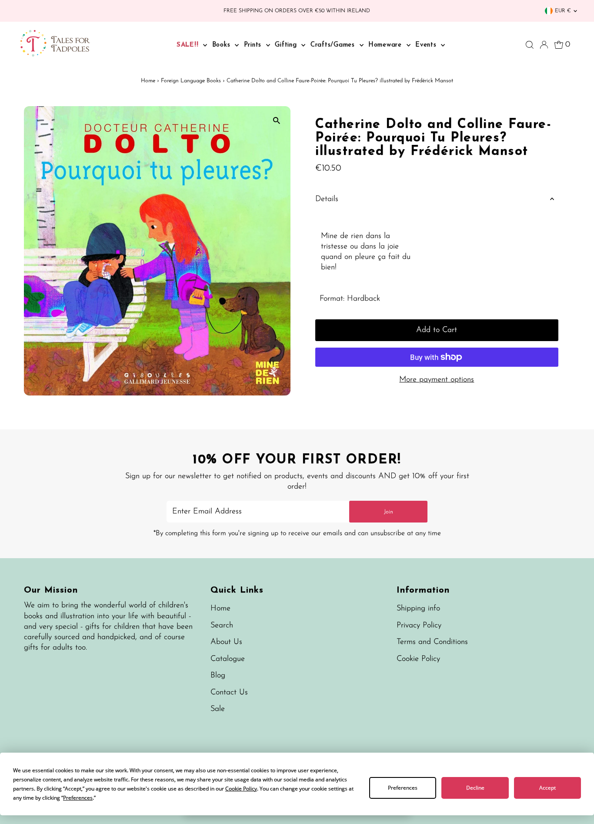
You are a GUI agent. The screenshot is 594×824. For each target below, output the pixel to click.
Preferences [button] (78, 797)
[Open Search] (530, 45)
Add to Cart (436, 330)
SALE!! (189, 45)
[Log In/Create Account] (544, 45)
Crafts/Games (333, 45)
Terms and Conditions (432, 642)
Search (221, 626)
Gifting (287, 45)
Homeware (386, 45)
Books (222, 45)
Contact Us (229, 693)
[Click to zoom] (276, 120)
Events (427, 45)
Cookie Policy (418, 659)
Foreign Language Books (191, 81)
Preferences (402, 787)
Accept (547, 787)
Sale (217, 709)
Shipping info (418, 609)
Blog (217, 676)
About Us (226, 642)
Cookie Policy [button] (241, 788)
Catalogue (227, 659)
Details (326, 199)
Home (148, 81)
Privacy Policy (419, 626)
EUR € (563, 10)
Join (388, 512)
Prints (254, 45)
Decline (475, 787)
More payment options (436, 380)
